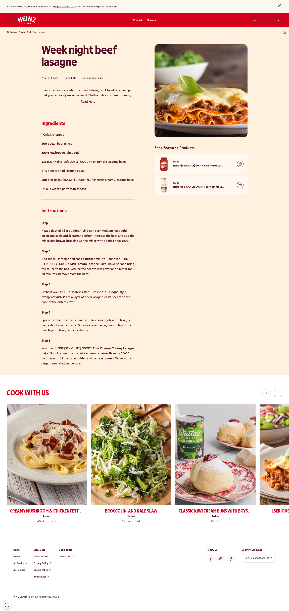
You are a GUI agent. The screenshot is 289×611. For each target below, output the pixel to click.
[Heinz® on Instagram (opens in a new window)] (221, 559)
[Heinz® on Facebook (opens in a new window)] (230, 559)
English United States (64, 6)
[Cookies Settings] (7, 605)
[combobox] (263, 20)
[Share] (284, 32)
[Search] (278, 20)
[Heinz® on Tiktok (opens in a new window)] (211, 559)
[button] (11, 20)
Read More (88, 102)
